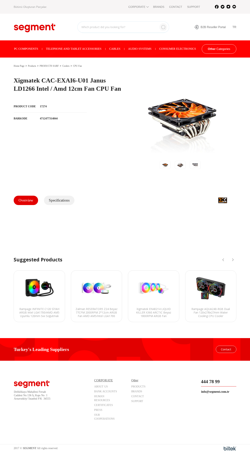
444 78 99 (210, 381)
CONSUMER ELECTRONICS (177, 48)
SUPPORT (193, 6)
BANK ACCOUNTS (105, 391)
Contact (226, 349)
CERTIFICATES (103, 405)
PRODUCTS (138, 386)
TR (234, 27)
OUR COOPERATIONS (104, 416)
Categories (219, 49)
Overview (26, 200)
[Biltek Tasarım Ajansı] (230, 448)
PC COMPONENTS (26, 48)
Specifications (59, 200)
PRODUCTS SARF (49, 66)
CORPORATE (136, 6)
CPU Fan (77, 66)
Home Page (19, 66)
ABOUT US (101, 386)
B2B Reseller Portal (213, 27)
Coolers (66, 66)
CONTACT (175, 6)
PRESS (98, 410)
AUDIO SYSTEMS (139, 48)
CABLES (114, 48)
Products (32, 66)
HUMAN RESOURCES (102, 398)
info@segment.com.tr (215, 391)
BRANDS (158, 6)
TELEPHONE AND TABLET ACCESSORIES (73, 48)
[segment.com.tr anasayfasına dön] (35, 26)
